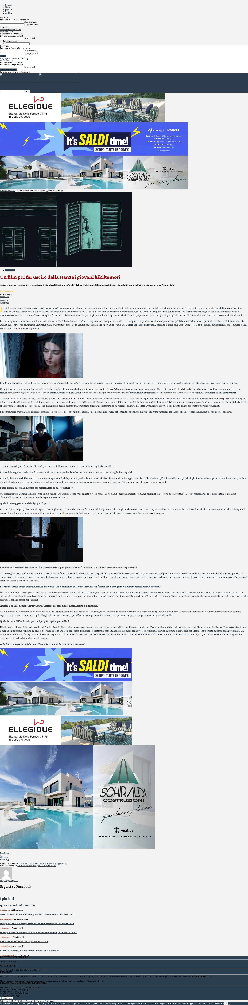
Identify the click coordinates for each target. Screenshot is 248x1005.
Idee (7, 11)
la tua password (31, 25)
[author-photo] (6, 879)
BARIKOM (20, 1001)
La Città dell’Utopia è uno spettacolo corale (24, 942)
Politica (8, 13)
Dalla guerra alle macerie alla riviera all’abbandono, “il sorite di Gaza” (38, 933)
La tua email (29, 38)
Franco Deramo (5, 910)
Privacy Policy (6, 32)
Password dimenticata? (10, 30)
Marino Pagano (5, 946)
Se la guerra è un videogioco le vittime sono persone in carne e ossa (37, 923)
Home (3, 191)
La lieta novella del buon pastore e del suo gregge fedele (42, 864)
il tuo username (31, 22)
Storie (7, 7)
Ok (226, 1004)
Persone (9, 5)
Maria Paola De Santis (7, 955)
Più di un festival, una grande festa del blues (36, 866)
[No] (229, 1004)
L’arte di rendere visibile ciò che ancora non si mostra (29, 951)
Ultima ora (11, 191)
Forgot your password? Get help (14, 58)
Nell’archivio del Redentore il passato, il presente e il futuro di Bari (37, 914)
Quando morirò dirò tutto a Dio (17, 905)
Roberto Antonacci (45, 1001)
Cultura (8, 9)
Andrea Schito (4, 928)
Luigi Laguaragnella (8, 291)
